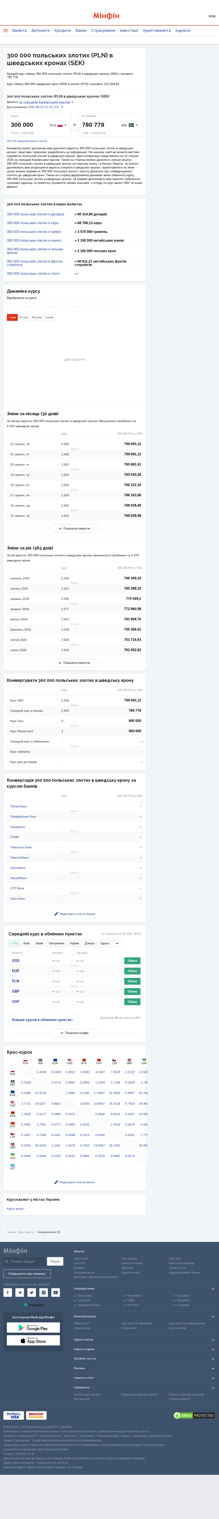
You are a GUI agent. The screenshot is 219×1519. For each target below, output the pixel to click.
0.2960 (84, 1082)
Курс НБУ (79, 1263)
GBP (15, 991)
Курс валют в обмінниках (136, 1323)
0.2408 (56, 1072)
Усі (16, 943)
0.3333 (100, 1156)
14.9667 (99, 1103)
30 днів (23, 317)
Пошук (55, 1261)
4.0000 (145, 1124)
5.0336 (26, 1145)
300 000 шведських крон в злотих (27, 141)
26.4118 (114, 1103)
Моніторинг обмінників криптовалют (96, 1277)
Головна (11, 1232)
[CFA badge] (58, 1415)
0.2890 (56, 1114)
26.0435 (40, 1145)
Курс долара (129, 1258)
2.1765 (115, 1082)
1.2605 (26, 1114)
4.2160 (84, 1093)
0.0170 (130, 1156)
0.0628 (130, 1082)
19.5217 (40, 1103)
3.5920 (84, 1103)
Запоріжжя (56, 943)
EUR (15, 970)
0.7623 (130, 1103)
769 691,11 (132, 444)
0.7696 (41, 1135)
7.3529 (115, 1072)
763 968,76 (132, 619)
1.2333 (100, 1082)
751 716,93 (132, 639)
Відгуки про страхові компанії (139, 1394)
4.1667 (100, 1072)
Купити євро (128, 1328)
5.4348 (41, 1072)
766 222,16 (132, 485)
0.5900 (100, 1135)
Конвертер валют (84, 1272)
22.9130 (40, 1093)
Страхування (103, 30)
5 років (49, 317)
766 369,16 (132, 578)
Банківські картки (132, 1263)
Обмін (132, 961)
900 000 (135, 721)
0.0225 (70, 1156)
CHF (15, 1001)
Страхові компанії (180, 1399)
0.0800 (84, 1156)
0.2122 (130, 1072)
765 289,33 (132, 588)
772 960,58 (132, 609)
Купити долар (82, 1328)
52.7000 (144, 1093)
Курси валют (15, 1208)
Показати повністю (77, 528)
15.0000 (144, 1114)
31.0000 (114, 1093)
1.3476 (70, 1145)
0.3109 (26, 1082)
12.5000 (144, 1072)
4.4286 (26, 1093)
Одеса (104, 943)
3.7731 (26, 1103)
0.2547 (130, 1114)
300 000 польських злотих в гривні (34, 232)
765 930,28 (132, 474)
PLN (15, 981)
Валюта (19, 30)
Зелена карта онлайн (87, 1394)
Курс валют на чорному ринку (187, 1323)
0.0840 (26, 1156)
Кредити (62, 30)
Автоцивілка (81, 1399)
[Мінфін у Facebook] (7, 1292)
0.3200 (84, 1124)
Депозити (40, 30)
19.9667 (99, 1145)
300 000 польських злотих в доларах (35, 214)
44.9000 (144, 1103)
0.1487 (26, 1135)
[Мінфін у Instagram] (43, 1292)
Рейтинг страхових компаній (186, 1394)
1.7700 (145, 1135)
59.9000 (144, 1145)
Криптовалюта (157, 30)
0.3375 (70, 1114)
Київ (27, 943)
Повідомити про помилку (27, 1273)
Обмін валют (82, 1323)
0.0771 (56, 1124)
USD (15, 960)
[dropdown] (117, 943)
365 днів (37, 317)
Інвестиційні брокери (181, 1263)
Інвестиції (129, 30)
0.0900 (70, 1124)
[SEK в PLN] (75, 125)
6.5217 (41, 1114)
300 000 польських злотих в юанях (34, 240)
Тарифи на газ (177, 1267)
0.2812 (70, 1072)
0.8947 (130, 1093)
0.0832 (70, 1082)
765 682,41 (132, 464)
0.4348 (41, 1156)
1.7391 (41, 1124)
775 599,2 (133, 598)
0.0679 (130, 1124)
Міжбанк (79, 1267)
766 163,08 (132, 495)
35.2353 (114, 1145)
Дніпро (90, 943)
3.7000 (145, 1082)
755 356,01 (132, 629)
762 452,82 (132, 650)
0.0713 (56, 1082)
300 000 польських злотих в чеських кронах (35, 251)
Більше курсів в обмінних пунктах (42, 1020)
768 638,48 (132, 505)
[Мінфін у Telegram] (19, 1292)
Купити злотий (177, 1328)
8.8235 (115, 1114)
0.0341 (56, 1135)
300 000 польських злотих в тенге (33, 273)
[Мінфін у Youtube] (55, 1292)
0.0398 (70, 1135)
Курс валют (81, 1258)
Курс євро (175, 1258)
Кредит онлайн (130, 1272)
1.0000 (84, 1072)
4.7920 (84, 1145)
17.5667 (99, 1093)
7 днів (12, 317)
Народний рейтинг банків (184, 1272)
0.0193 (56, 1156)
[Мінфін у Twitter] (31, 1292)
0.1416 (84, 1135)
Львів (39, 943)
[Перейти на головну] (109, 16)
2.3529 (115, 1124)
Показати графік (77, 1033)
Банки (80, 30)
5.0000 (100, 1114)
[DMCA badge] (194, 1415)
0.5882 (115, 1156)
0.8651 (56, 1103)
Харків (74, 943)
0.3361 (26, 1124)
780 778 (135, 710)
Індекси (182, 30)
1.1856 (70, 1093)
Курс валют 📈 (27, 1232)
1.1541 (56, 1145)
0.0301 (130, 1135)
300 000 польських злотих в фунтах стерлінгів (35, 263)
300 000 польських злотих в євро (33, 223)
